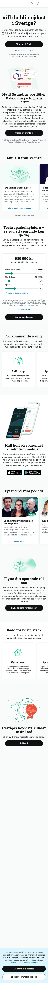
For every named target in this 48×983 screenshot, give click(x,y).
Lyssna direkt (19, 541)
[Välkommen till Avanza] (5, 5)
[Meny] (45, 3)
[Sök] (32, 3)
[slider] (11, 273)
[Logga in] (38, 3)
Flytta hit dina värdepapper (19, 208)
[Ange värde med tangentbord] (41, 273)
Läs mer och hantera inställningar (24, 962)
